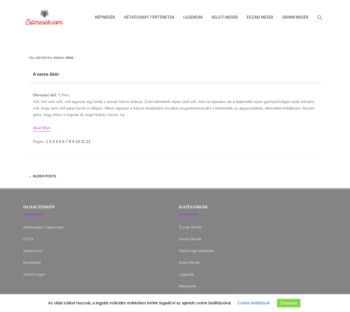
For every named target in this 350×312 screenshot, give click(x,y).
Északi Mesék (260, 17)
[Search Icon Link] (320, 17)
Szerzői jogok (34, 274)
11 (83, 141)
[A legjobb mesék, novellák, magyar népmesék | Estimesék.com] (44, 32)
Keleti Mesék (225, 17)
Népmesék (105, 17)
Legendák (193, 17)
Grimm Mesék (295, 17)
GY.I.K (28, 239)
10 (77, 141)
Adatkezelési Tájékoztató (43, 227)
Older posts (42, 176)
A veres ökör (46, 74)
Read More (41, 128)
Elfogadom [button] (288, 303)
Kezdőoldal (32, 263)
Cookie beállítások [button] (253, 303)
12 (88, 141)
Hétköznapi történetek (149, 17)
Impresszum (33, 251)
